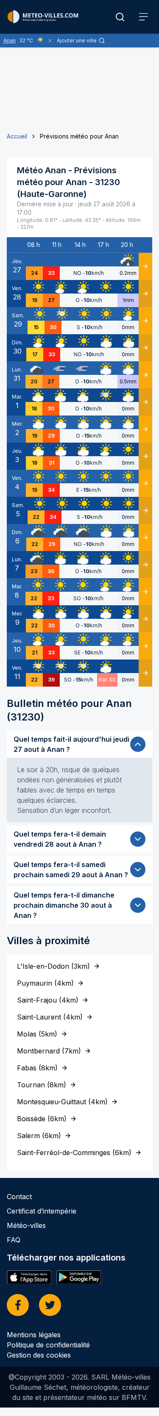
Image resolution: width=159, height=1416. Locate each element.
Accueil (17, 136)
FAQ (13, 1240)
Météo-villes (26, 1225)
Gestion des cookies (39, 1355)
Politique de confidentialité (48, 1345)
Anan (9, 40)
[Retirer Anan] (50, 40)
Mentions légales (34, 1334)
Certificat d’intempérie (41, 1211)
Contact (19, 1196)
